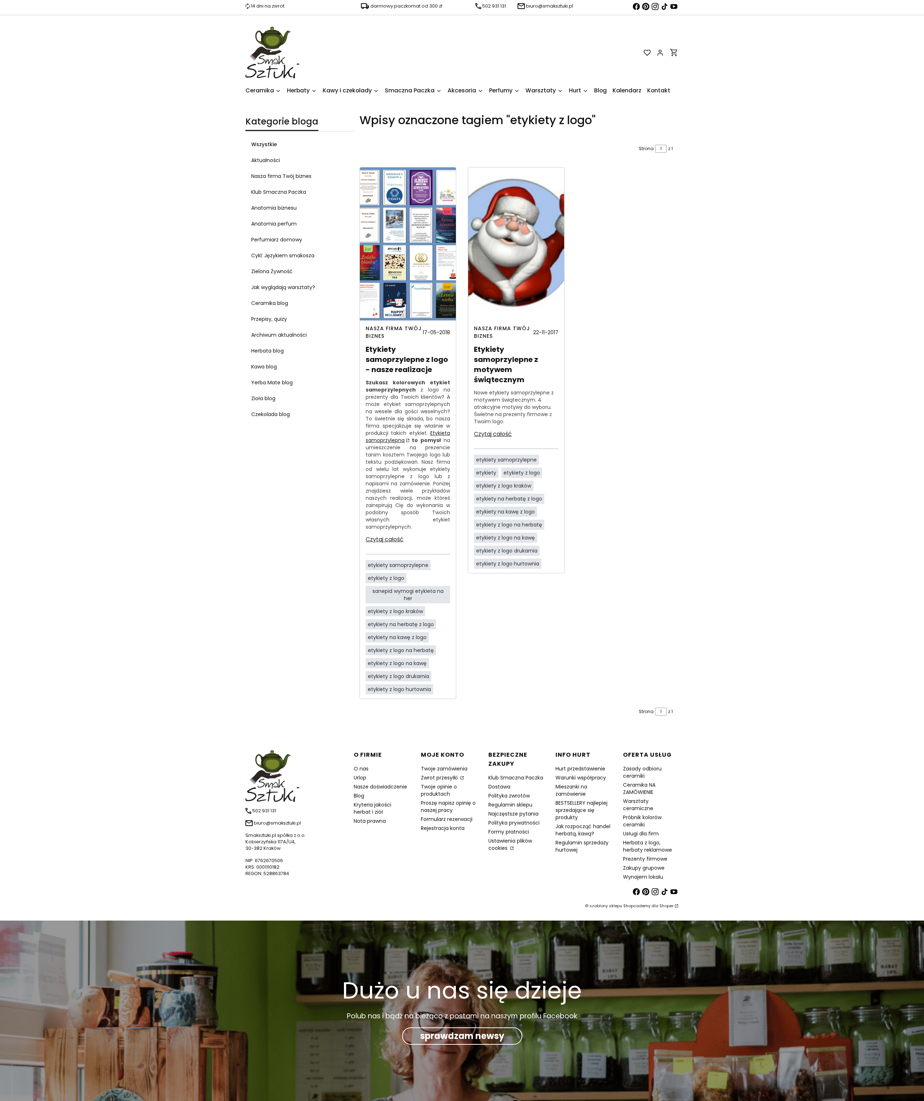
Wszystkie (264, 144)
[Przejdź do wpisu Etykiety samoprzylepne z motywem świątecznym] (516, 243)
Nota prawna (370, 821)
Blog (359, 795)
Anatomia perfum (274, 223)
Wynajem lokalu (643, 877)
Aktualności (265, 160)
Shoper (666, 906)
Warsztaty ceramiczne (638, 805)
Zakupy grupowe (643, 867)
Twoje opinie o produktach (439, 790)
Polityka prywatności (514, 822)
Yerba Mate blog (272, 382)
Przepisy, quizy (269, 319)
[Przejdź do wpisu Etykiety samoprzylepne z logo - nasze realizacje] (408, 243)
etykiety (486, 472)
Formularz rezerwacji (446, 819)
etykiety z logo (386, 578)
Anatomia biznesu (274, 207)
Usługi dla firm (641, 833)
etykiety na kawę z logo (397, 637)
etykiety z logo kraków (395, 611)
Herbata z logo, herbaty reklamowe (647, 846)
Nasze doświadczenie (380, 786)
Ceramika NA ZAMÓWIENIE (639, 788)
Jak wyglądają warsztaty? (283, 287)
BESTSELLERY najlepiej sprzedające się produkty (581, 810)
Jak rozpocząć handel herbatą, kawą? (582, 830)
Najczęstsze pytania (513, 813)
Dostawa (499, 786)
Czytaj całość (385, 539)
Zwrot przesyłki (440, 777)
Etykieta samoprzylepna (408, 436)
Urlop (360, 777)
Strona (646, 148)
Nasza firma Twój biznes (281, 176)
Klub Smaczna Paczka (278, 192)
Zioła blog (263, 398)
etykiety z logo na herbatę (401, 650)
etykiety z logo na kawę (397, 663)
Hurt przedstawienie (580, 768)
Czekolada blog (270, 414)
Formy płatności (508, 831)
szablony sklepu (605, 906)
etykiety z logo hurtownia (399, 689)
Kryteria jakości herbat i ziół (372, 808)
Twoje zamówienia (444, 768)
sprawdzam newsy (462, 1036)
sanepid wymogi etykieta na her (408, 594)
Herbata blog (267, 350)
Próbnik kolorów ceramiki (642, 821)
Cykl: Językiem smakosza (282, 255)
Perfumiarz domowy (276, 239)
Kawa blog (264, 366)
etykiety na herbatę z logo (401, 624)
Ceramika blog (269, 303)
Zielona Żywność (272, 271)
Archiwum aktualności (279, 334)
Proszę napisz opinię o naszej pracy (448, 806)
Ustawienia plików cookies (510, 844)
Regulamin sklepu (510, 804)
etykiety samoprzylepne (398, 565)
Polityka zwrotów (509, 795)
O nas (361, 768)
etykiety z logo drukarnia (398, 676)
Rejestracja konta (443, 828)
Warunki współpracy (580, 777)
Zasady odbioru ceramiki (642, 772)
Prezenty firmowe (645, 858)
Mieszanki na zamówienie (571, 790)
